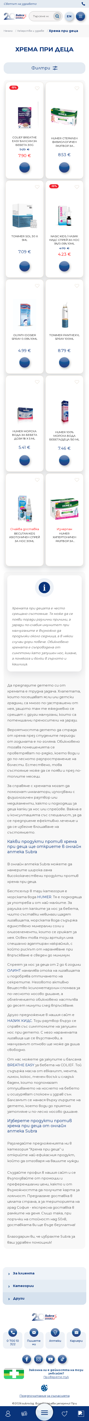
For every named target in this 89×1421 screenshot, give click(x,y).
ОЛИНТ (14, 970)
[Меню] (80, 16)
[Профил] (8, 1414)
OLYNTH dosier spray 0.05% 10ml (24, 336)
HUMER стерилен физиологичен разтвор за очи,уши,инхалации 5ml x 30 (64, 146)
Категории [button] (23, 1286)
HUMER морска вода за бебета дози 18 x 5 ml (24, 434)
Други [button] (18, 1298)
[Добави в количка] (24, 167)
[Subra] (15, 16)
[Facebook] (26, 1359)
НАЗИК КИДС (19, 1020)
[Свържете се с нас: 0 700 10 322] (83, 4)
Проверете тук (56, 1377)
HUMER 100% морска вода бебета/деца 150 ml (64, 435)
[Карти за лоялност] (24, 1414)
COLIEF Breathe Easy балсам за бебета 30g (24, 141)
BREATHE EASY (20, 1065)
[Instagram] (38, 1359)
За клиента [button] (23, 1273)
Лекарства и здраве (30, 30)
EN (69, 16)
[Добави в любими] (37, 88)
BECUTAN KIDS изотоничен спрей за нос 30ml (24, 537)
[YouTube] (50, 1359)
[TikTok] (62, 1359)
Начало (8, 30)
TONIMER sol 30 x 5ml (24, 238)
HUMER (44, 897)
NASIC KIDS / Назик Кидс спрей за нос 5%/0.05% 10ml (64, 239)
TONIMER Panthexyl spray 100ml (64, 336)
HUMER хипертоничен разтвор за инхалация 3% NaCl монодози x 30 (64, 541)
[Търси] (57, 16)
